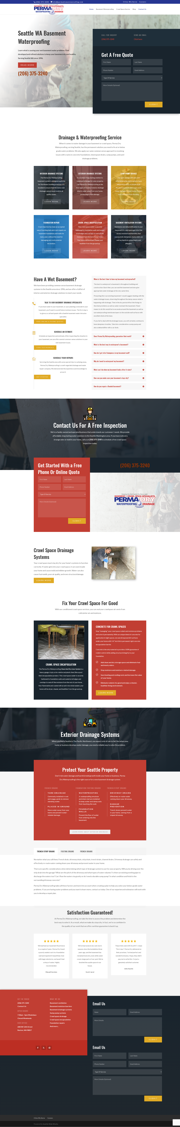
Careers (142, 2)
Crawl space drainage (58, 1016)
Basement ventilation (58, 1003)
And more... (54, 1026)
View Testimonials (45, 347)
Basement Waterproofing (105, 9)
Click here (138, 39)
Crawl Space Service (123, 9)
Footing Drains (67, 851)
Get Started (42, 377)
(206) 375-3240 (33, 73)
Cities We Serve (130, 2)
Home (91, 9)
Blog (134, 9)
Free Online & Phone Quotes (49, 321)
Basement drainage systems (61, 1010)
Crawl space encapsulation (60, 1020)
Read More (27, 65)
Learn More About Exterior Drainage (90, 832)
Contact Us (142, 9)
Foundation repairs (57, 1023)
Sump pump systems (58, 1013)
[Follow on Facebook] (38, 1048)
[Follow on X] (44, 1048)
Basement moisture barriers (61, 1006)
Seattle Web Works (50, 1124)
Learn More (51, 202)
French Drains (86, 851)
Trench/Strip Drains (46, 851)
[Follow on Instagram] (49, 1048)
